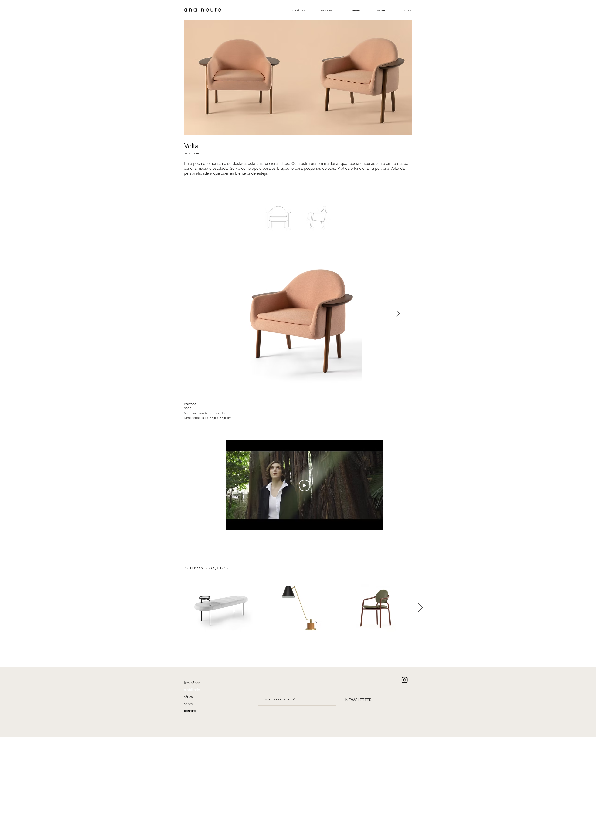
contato (190, 710)
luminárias (192, 682)
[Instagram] (405, 680)
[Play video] (304, 485)
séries (188, 696)
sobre (188, 703)
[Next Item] (398, 314)
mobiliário (192, 689)
